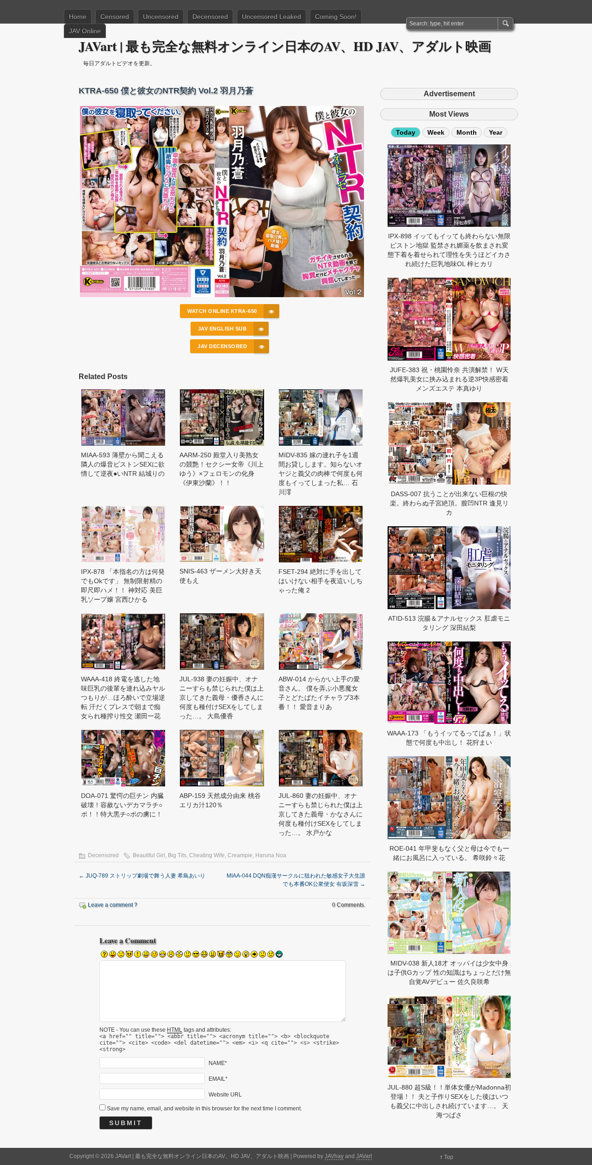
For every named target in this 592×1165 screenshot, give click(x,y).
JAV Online (85, 31)
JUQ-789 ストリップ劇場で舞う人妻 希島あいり (142, 875)
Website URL (225, 1094)
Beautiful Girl (149, 855)
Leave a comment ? (112, 905)
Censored (114, 16)
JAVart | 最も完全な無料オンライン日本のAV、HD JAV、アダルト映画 (285, 46)
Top (448, 1157)
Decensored (210, 16)
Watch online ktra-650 (222, 311)
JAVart (364, 1156)
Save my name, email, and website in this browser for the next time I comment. (204, 1108)
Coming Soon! (336, 16)
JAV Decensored (222, 346)
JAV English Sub (222, 328)
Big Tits (177, 855)
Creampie (240, 855)
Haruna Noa (270, 855)
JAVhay (334, 1156)
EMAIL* (218, 1078)
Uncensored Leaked (271, 16)
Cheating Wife (207, 855)
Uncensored (161, 16)
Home (77, 16)
